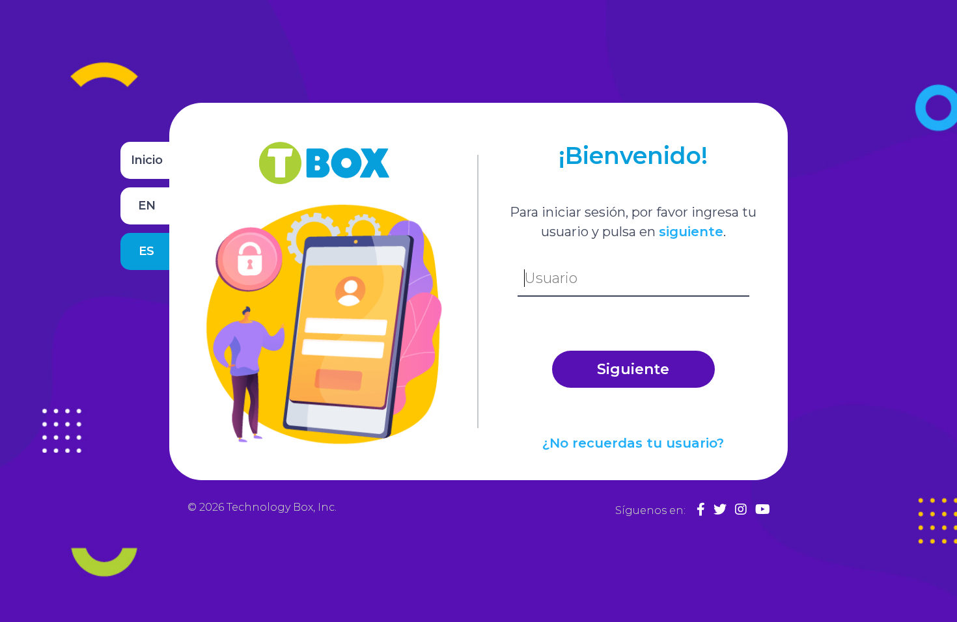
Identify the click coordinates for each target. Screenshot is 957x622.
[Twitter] (720, 509)
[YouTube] (762, 509)
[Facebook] (701, 509)
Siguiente (633, 369)
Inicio (147, 160)
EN (147, 205)
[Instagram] (741, 509)
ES (146, 251)
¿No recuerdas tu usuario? (633, 443)
